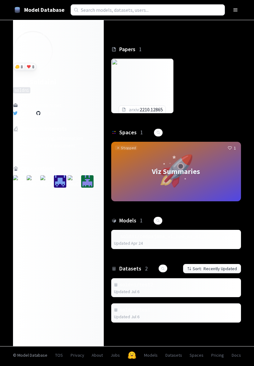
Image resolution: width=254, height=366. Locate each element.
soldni (26, 113)
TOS (59, 355)
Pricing (217, 355)
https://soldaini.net (41, 105)
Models (151, 355)
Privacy (77, 355)
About (97, 355)
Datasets (173, 355)
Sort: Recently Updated (215, 268)
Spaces (197, 355)
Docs (236, 355)
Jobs (115, 355)
